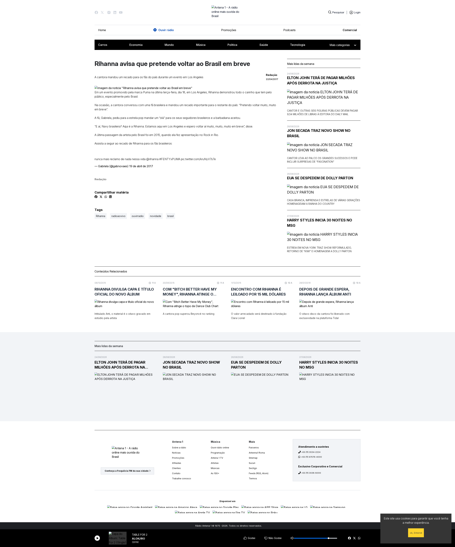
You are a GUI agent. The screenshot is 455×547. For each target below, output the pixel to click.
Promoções (228, 30)
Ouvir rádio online (220, 447)
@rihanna (152, 159)
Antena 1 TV (217, 458)
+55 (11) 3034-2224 (310, 452)
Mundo (169, 45)
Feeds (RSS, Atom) (258, 473)
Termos (253, 478)
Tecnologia (297, 45)
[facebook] (349, 538)
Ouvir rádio (166, 30)
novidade (155, 216)
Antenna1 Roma (257, 452)
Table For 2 (139, 534)
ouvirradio (138, 216)
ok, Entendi (416, 532)
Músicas (215, 468)
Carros (102, 45)
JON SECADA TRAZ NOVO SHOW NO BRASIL (318, 133)
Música (200, 45)
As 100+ (215, 473)
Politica (232, 45)
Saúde (263, 45)
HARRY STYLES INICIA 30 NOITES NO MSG (319, 223)
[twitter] (354, 538)
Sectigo (253, 468)
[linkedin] (110, 197)
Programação (218, 452)
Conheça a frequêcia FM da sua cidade (127, 471)
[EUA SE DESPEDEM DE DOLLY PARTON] (323, 189)
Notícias (176, 452)
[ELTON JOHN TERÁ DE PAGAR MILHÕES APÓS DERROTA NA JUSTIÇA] (323, 97)
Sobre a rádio (179, 447)
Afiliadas (176, 463)
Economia (136, 45)
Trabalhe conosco (181, 478)
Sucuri (252, 463)
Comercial (350, 30)
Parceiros (254, 447)
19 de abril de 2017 (141, 166)
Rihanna (100, 216)
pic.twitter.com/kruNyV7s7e (198, 159)
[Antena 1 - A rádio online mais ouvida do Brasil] (227, 12)
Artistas (215, 463)
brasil (170, 216)
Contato (176, 473)
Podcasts (289, 30)
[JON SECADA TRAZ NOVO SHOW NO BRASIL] (323, 147)
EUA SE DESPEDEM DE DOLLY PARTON (320, 178)
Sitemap (253, 458)
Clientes (176, 468)
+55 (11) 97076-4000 (311, 457)
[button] (96, 12)
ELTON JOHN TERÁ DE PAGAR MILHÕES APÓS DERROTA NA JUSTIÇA (321, 80)
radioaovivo (118, 216)
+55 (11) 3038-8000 (311, 473)
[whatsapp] (359, 538)
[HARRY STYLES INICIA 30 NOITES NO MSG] (323, 237)
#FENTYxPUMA (169, 159)
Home (102, 30)
